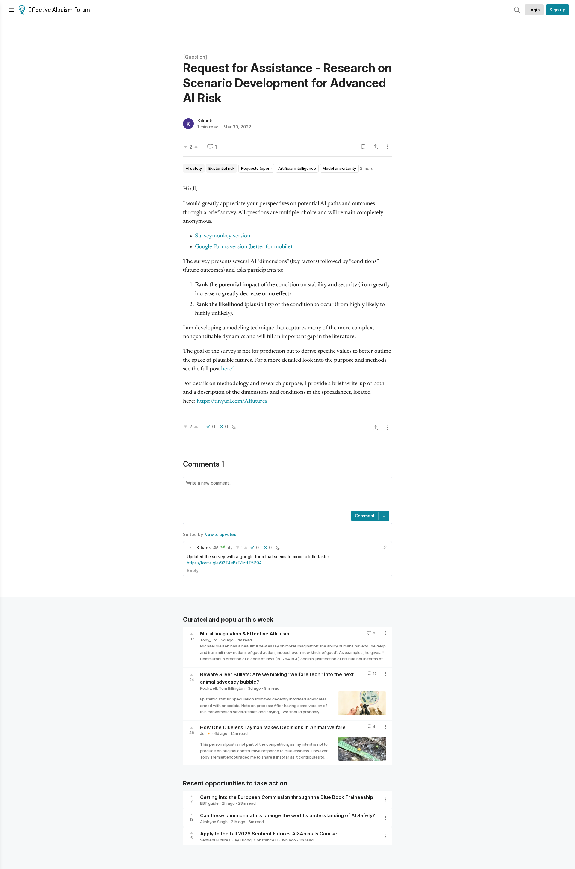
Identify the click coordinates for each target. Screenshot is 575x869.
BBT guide (209, 803)
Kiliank (204, 121)
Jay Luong (242, 840)
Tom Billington (232, 688)
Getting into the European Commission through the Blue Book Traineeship (286, 797)
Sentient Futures (215, 840)
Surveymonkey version (223, 236)
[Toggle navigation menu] (11, 9)
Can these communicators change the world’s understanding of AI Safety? (287, 815)
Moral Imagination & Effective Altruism (244, 634)
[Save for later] (363, 147)
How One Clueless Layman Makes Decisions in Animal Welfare (273, 727)
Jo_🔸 (205, 733)
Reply (193, 570)
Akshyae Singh (214, 821)
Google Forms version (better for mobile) (243, 247)
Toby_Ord (208, 640)
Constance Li (266, 840)
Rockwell (208, 688)
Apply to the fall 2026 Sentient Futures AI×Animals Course (268, 834)
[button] (190, 547)
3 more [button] (366, 168)
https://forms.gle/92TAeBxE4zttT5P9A (224, 562)
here (226, 369)
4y (230, 547)
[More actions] (387, 147)
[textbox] (286, 494)
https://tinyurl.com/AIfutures (232, 401)
